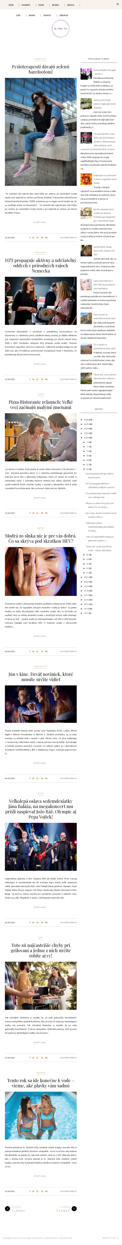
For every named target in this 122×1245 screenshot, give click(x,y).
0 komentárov (68, 237)
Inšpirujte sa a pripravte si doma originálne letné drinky (105, 179)
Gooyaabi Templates (32, 1238)
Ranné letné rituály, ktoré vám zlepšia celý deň (104, 250)
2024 (86, 428)
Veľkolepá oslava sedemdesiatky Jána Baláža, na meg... (100, 527)
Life (18, 15)
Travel (47, 15)
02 (87, 568)
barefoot (40, 59)
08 (87, 460)
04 (87, 559)
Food (41, 5)
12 (87, 442)
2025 (86, 424)
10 (87, 451)
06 (87, 469)
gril (40, 937)
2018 (86, 590)
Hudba (55, 5)
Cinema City (40, 666)
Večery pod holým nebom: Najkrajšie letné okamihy (105, 104)
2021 (86, 577)
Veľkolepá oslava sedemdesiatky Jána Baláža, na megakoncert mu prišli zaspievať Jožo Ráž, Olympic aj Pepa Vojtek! (40, 809)
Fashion (26, 5)
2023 (86, 433)
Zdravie (63, 15)
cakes (40, 394)
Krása (70, 5)
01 (87, 572)
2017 (86, 595)
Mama (32, 15)
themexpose (65, 1238)
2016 (86, 599)
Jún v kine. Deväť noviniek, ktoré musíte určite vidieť (41, 676)
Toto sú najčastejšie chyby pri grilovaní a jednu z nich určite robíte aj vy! (41, 950)
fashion (40, 1072)
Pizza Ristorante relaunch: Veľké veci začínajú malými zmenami (41, 404)
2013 (86, 613)
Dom (11, 5)
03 (87, 563)
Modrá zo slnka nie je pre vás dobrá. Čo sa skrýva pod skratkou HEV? (41, 538)
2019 (86, 586)
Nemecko (40, 252)
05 (87, 554)
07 (87, 464)
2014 (86, 608)
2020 (86, 581)
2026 (86, 419)
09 (87, 455)
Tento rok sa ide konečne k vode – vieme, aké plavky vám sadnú (41, 1082)
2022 (86, 437)
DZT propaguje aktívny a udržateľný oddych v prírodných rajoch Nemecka (41, 265)
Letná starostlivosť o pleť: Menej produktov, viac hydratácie (104, 284)
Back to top (109, 1238)
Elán (41, 793)
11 (87, 446)
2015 (86, 604)
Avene (40, 528)
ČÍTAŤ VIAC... (41, 222)
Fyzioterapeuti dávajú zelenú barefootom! (40, 69)
